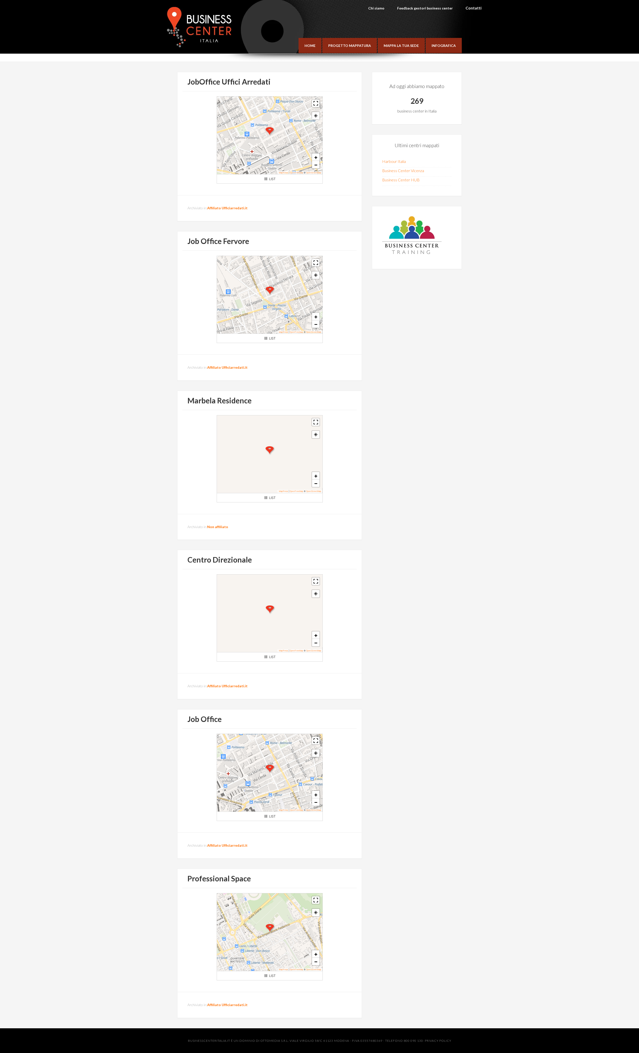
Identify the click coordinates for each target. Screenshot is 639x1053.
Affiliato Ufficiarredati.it (227, 208)
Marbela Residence (219, 400)
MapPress (283, 172)
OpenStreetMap (313, 172)
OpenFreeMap (296, 172)
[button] (270, 131)
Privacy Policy (438, 1041)
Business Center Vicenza (403, 170)
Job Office (204, 718)
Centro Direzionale (219, 559)
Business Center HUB (401, 179)
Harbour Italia (394, 161)
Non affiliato (217, 527)
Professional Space (219, 878)
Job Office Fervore (218, 240)
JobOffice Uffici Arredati (229, 81)
